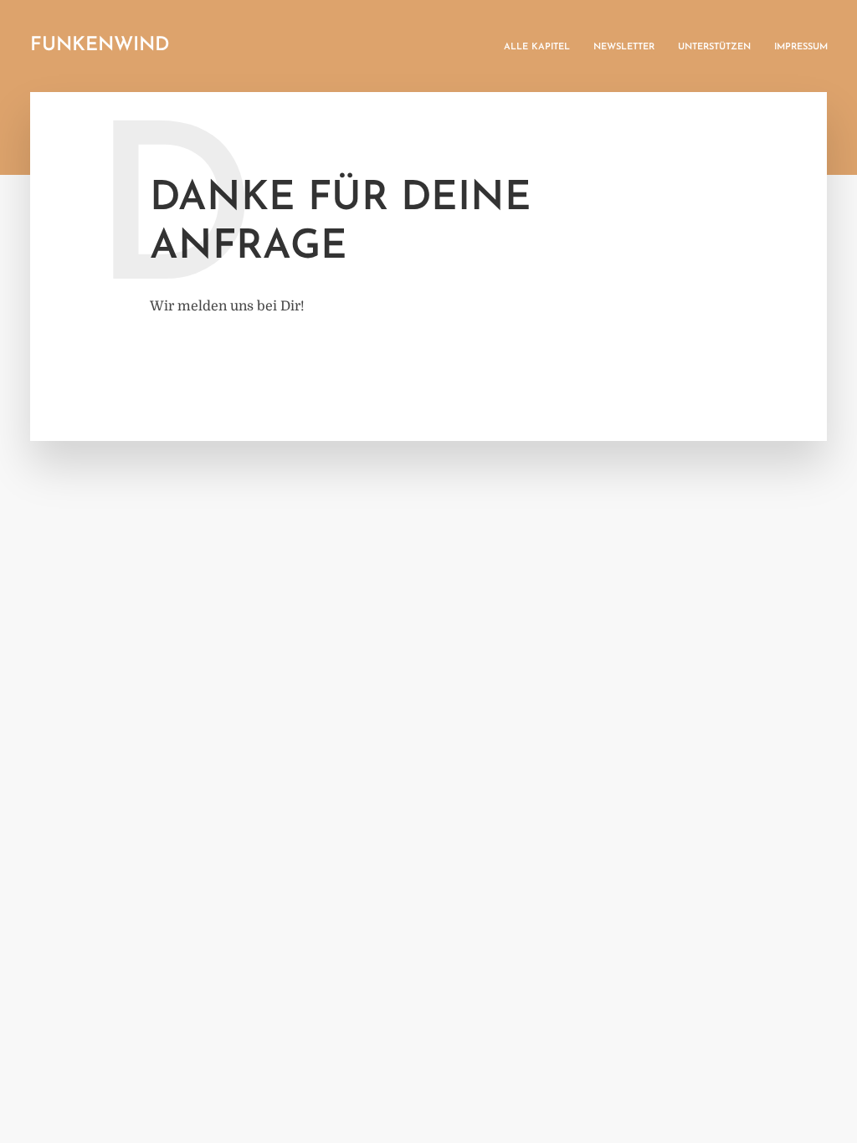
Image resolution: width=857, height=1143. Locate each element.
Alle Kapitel (537, 47)
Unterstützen (714, 47)
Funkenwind (99, 45)
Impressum (801, 47)
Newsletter (623, 47)
